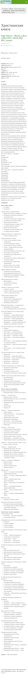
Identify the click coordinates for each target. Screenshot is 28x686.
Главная (5, 9)
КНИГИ (11, 9)
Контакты (3, 672)
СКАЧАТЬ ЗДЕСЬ (5, 58)
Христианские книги (19, 9)
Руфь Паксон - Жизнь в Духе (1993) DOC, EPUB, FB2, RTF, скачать (14, 38)
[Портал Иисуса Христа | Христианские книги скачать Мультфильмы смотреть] (5, 2)
